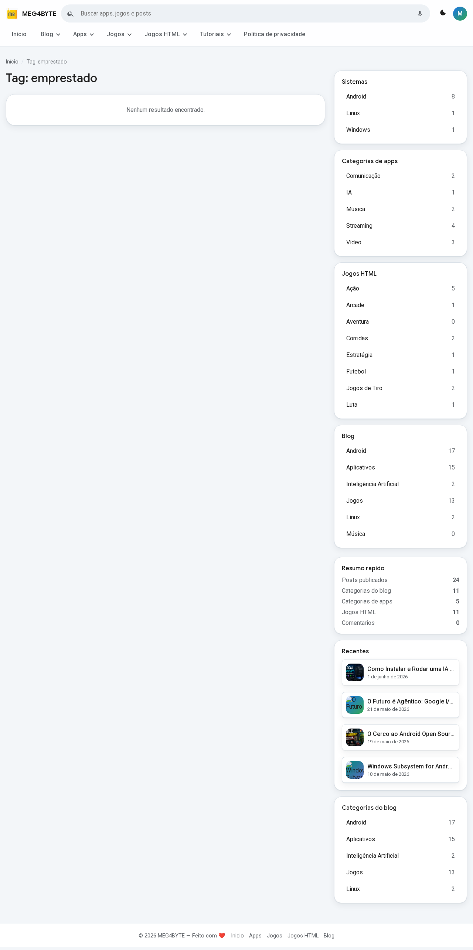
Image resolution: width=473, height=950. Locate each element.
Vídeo (353, 242)
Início (19, 34)
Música (355, 209)
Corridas (357, 338)
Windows (358, 129)
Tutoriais (212, 34)
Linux (353, 113)
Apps (80, 34)
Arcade (355, 305)
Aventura (357, 321)
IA (349, 192)
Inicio (237, 935)
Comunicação (363, 175)
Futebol (356, 371)
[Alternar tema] (442, 13)
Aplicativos (360, 467)
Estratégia (359, 354)
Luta (351, 404)
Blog (47, 34)
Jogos (116, 34)
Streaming (359, 225)
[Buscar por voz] (420, 14)
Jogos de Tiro (364, 388)
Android (356, 96)
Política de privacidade (274, 34)
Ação (352, 288)
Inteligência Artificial (372, 484)
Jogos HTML (162, 34)
